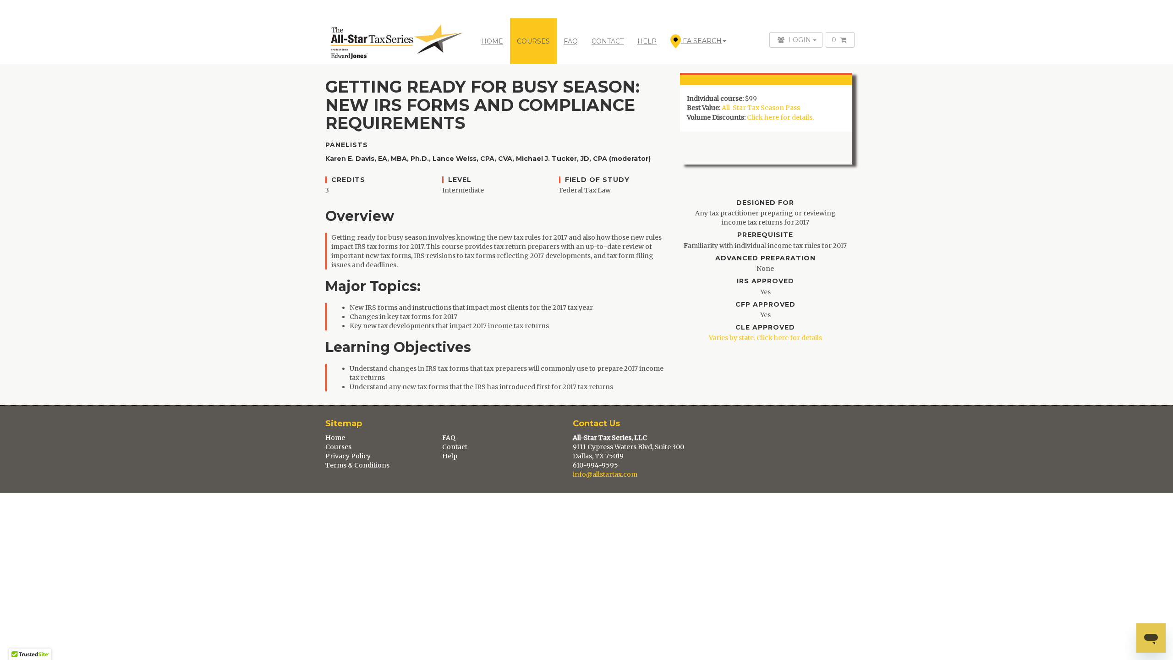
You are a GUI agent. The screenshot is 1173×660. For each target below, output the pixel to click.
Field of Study (597, 179)
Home (492, 41)
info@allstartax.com (605, 474)
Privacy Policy (348, 456)
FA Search (701, 41)
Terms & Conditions (357, 465)
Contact (454, 447)
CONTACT (608, 41)
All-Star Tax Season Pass (761, 108)
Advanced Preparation (765, 258)
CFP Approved (765, 304)
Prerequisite (765, 234)
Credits (348, 179)
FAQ (571, 41)
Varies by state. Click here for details (765, 338)
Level (459, 179)
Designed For (765, 202)
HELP (647, 41)
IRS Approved (765, 281)
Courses (338, 447)
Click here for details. (780, 117)
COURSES (533, 41)
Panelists (346, 145)
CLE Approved (765, 327)
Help (449, 456)
